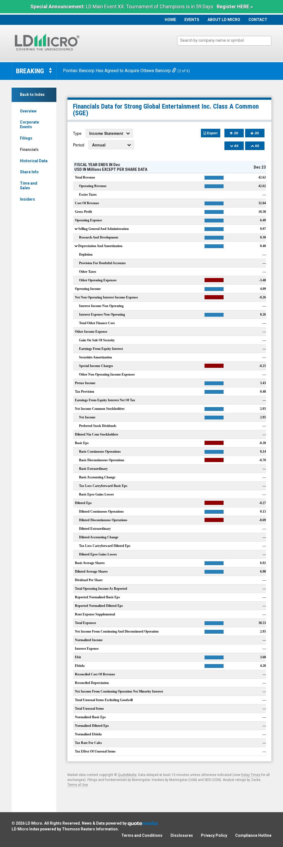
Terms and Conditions (142, 835)
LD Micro (33, 823)
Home (170, 19)
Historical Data (34, 161)
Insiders (27, 199)
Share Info (29, 172)
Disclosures (182, 835)
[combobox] (224, 41)
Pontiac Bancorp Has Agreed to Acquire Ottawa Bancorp (117, 70)
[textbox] (227, 40)
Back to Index (32, 94)
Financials (29, 149)
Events (191, 19)
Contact (257, 19)
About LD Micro (224, 19)
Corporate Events (29, 124)
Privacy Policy (214, 835)
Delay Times (250, 775)
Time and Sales (28, 185)
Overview (28, 111)
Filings (26, 138)
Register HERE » (235, 6)
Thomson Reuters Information (90, 829)
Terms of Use (77, 785)
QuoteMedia (127, 775)
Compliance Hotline (253, 835)
